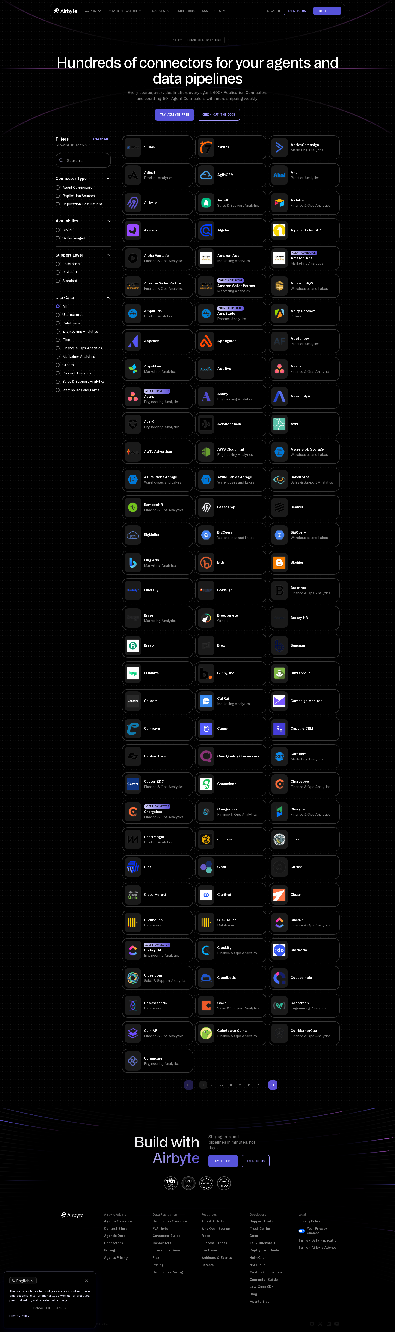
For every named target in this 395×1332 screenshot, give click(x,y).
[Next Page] (272, 1085)
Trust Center (260, 1228)
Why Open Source (215, 1228)
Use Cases (209, 1250)
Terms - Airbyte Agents (317, 1247)
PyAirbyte (160, 1228)
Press (205, 1236)
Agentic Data (114, 1236)
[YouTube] (337, 1323)
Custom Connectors (266, 1272)
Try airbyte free (174, 114)
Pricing (220, 10)
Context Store (115, 1228)
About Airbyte (212, 1221)
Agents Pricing (116, 1258)
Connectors (186, 10)
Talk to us (297, 10)
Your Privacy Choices (317, 1231)
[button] (93, 11)
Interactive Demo (166, 1250)
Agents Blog (260, 1301)
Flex (156, 1258)
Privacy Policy (309, 1221)
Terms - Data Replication (318, 1240)
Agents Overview (118, 1221)
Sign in (273, 10)
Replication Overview (170, 1221)
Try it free (327, 10)
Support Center (262, 1221)
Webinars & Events (216, 1258)
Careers (207, 1265)
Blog (253, 1294)
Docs (204, 10)
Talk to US (255, 1161)
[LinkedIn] (328, 1323)
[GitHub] (312, 1323)
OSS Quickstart (262, 1243)
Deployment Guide (264, 1250)
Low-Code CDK (262, 1287)
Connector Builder (167, 1236)
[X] (320, 1323)
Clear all (100, 139)
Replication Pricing (168, 1272)
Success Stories (214, 1243)
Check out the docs (218, 114)
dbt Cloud (257, 1265)
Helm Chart (258, 1258)
